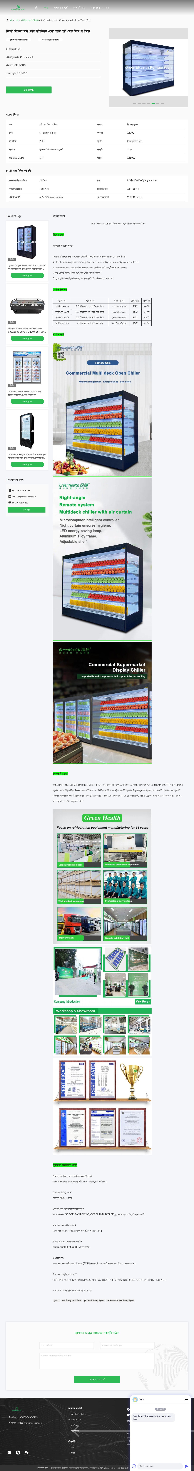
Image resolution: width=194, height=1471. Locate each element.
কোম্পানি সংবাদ (79, 7)
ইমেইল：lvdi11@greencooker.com (26, 1423)
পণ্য (46, 7)
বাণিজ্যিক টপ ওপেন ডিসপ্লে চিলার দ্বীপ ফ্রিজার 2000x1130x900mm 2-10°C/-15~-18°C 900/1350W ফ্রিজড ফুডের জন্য (26, 331)
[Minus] (186, 1399)
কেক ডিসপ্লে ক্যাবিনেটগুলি (71, 1300)
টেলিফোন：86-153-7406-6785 (24, 1417)
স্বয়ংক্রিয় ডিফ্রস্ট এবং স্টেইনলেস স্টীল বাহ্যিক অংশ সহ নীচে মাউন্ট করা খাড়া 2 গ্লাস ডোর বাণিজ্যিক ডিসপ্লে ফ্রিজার (26, 268)
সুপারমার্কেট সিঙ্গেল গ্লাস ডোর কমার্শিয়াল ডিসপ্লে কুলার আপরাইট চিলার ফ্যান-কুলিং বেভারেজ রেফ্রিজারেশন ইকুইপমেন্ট (27, 457)
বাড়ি (36, 7)
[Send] (186, 1466)
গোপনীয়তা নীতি (42, 1468)
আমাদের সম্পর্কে (60, 7)
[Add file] (134, 1466)
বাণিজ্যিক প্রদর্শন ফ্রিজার (30, 20)
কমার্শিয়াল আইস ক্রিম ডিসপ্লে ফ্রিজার (120, 1300)
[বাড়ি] (18, 7)
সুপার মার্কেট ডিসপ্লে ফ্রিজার (94, 1300)
